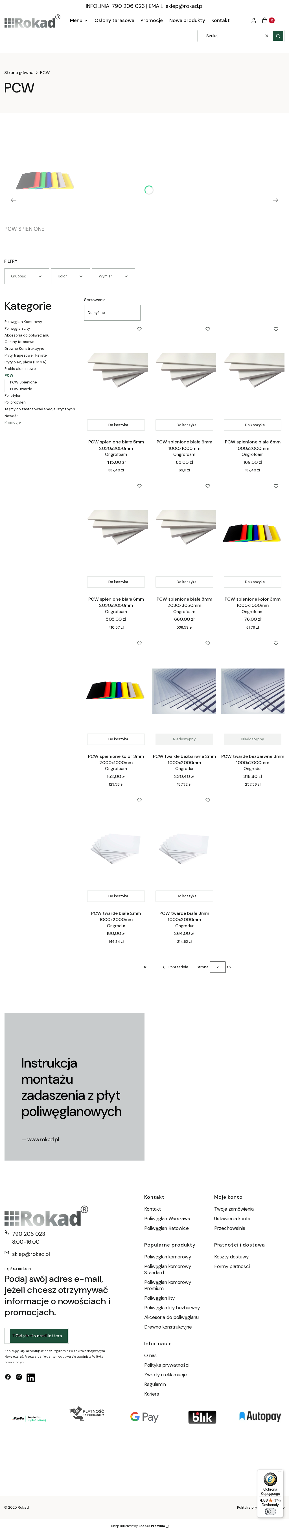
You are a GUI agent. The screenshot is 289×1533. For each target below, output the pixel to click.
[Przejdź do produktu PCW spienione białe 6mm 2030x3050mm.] (116, 534)
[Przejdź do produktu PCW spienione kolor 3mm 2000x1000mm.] (116, 691)
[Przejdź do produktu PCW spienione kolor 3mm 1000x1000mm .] (252, 534)
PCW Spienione (23, 382)
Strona (203, 967)
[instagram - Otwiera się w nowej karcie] (19, 1378)
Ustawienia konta (232, 1218)
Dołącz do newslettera (39, 1336)
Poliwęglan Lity (17, 328)
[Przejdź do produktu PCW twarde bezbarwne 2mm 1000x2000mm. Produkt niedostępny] (184, 691)
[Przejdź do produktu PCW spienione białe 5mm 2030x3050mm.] (116, 377)
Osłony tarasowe (19, 341)
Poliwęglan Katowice (166, 1228)
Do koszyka (118, 424)
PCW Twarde (21, 389)
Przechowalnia (229, 1228)
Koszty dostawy (231, 1257)
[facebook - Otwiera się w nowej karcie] (8, 1378)
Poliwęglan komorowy (167, 1257)
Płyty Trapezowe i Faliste (26, 355)
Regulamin (155, 1384)
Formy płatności (232, 1266)
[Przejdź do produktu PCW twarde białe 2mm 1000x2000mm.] (116, 848)
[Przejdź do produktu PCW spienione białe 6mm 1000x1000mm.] (184, 377)
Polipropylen (15, 402)
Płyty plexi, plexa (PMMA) (26, 362)
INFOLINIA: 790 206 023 (115, 6)
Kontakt (152, 1209)
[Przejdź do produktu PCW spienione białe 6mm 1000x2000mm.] (252, 377)
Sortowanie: (95, 299)
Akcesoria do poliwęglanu (27, 335)
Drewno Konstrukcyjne (24, 348)
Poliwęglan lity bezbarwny (172, 1308)
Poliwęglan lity (159, 1298)
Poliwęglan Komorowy (23, 321)
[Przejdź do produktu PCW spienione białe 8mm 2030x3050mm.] (184, 534)
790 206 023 (28, 1233)
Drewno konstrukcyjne (168, 1327)
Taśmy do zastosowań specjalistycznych (40, 409)
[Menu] (280, 1472)
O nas (150, 1355)
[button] (278, 36)
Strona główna (18, 73)
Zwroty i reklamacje (165, 1375)
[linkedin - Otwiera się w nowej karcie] (31, 1378)
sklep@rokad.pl (184, 6)
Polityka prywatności (166, 1365)
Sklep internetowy (138, 1526)
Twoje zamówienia (234, 1209)
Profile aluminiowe (20, 368)
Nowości (12, 415)
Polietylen (13, 395)
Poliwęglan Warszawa (167, 1218)
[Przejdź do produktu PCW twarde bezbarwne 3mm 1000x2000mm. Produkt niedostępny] (252, 691)
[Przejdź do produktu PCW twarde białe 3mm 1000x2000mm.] (184, 848)
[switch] (270, 1511)
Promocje (13, 422)
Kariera (151, 1394)
